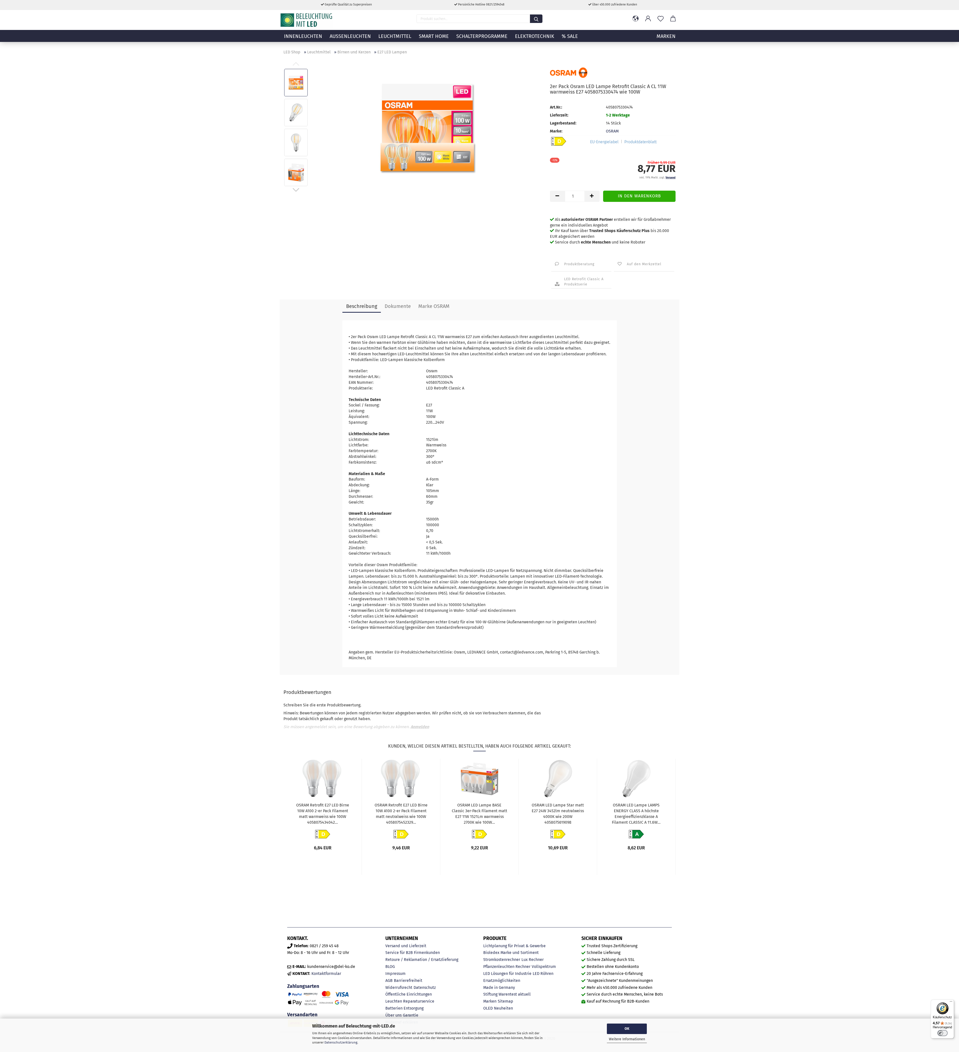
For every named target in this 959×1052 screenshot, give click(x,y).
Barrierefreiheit (408, 980)
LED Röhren (543, 973)
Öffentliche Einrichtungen (408, 994)
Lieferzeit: (559, 115)
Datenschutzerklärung (340, 1042)
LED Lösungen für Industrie (507, 973)
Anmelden (420, 726)
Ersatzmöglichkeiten (501, 980)
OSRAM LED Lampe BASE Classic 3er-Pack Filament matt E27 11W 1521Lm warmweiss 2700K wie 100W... (479, 814)
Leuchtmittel (394, 36)
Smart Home (434, 36)
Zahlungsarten (303, 986)
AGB (389, 980)
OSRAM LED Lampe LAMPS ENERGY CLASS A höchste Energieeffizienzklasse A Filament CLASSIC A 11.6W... (636, 814)
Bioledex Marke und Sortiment (511, 952)
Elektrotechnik (534, 36)
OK (627, 1029)
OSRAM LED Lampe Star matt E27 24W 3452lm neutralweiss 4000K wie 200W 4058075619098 (558, 814)
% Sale (570, 36)
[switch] (943, 1033)
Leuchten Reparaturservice (409, 1001)
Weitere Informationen (627, 1039)
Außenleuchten (350, 36)
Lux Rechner (532, 959)
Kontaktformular (326, 973)
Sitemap (505, 1001)
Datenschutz (425, 987)
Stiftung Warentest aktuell (507, 994)
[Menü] (951, 1003)
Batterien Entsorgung (404, 1008)
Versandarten (302, 1015)
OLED (488, 1008)
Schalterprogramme (481, 36)
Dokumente (398, 306)
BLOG (390, 966)
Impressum (395, 973)
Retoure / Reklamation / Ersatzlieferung (421, 959)
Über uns (393, 1015)
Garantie (410, 1015)
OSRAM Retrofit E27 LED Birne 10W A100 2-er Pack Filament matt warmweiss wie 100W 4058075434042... (322, 814)
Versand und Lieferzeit (405, 945)
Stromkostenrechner (501, 959)
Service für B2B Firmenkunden (412, 952)
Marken (489, 1001)
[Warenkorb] (673, 18)
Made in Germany (499, 987)
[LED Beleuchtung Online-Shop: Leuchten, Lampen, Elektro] (307, 20)
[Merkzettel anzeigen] (660, 18)
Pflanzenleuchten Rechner (506, 966)
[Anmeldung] (648, 18)
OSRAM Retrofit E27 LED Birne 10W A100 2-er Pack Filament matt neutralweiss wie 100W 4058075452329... (401, 814)
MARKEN (666, 36)
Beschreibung (361, 306)
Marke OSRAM (434, 306)
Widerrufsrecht (398, 987)
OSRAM (612, 131)
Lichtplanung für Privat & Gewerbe (514, 945)
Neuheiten (503, 1008)
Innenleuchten (303, 36)
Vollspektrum (544, 966)
